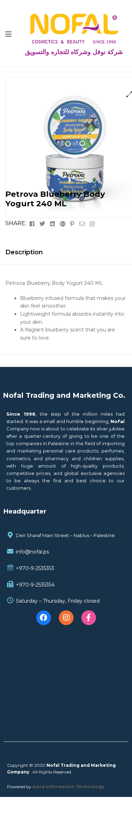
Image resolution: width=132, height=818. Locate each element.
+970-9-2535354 (35, 585)
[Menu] (12, 33)
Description (24, 252)
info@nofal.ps (32, 552)
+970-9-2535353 (35, 568)
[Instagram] (66, 617)
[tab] (66, 252)
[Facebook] (43, 617)
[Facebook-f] (88, 617)
